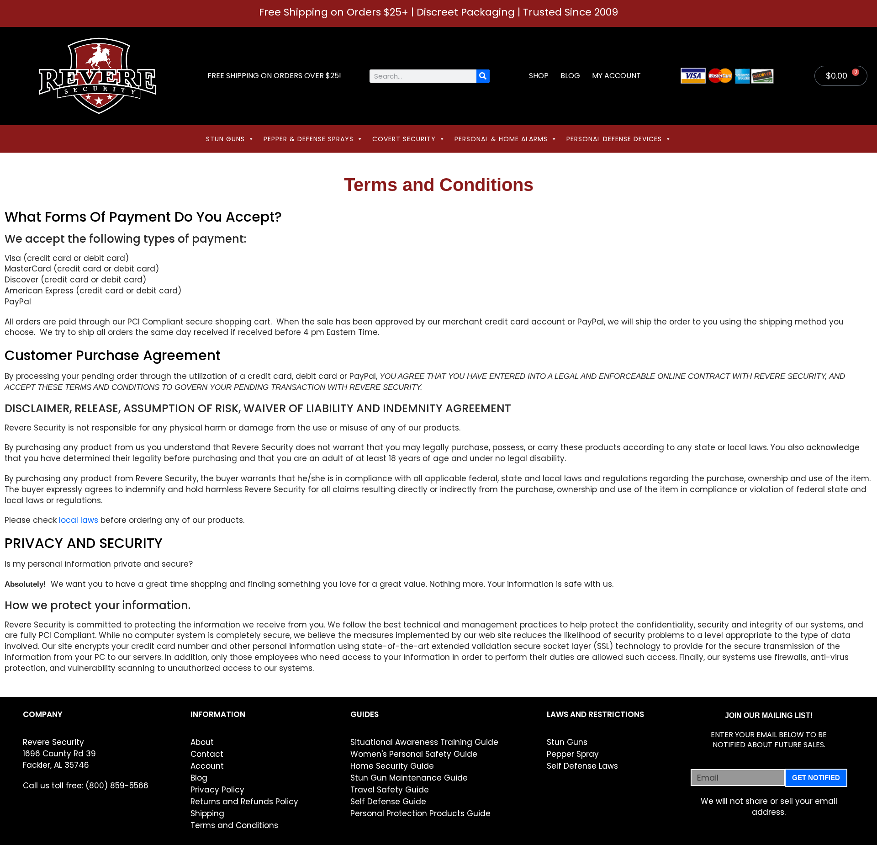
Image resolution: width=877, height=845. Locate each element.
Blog (570, 75)
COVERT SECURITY (404, 138)
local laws (78, 520)
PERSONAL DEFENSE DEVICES (614, 138)
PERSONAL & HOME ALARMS (501, 138)
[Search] (483, 76)
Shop (539, 75)
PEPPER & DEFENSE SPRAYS (309, 138)
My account (616, 75)
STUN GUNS (225, 138)
